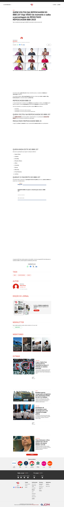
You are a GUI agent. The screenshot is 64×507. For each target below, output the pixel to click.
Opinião (26, 487)
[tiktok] (22, 487)
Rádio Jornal (48, 486)
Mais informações (24, 289)
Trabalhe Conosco (33, 498)
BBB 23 (15, 275)
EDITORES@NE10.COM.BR (34, 504)
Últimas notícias (27, 484)
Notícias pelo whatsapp (41, 484)
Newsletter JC (41, 486)
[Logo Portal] (32, 4)
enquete (28, 275)
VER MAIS (32, 454)
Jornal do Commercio (47, 484)
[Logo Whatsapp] (18, 45)
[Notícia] (49, 45)
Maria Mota (15, 41)
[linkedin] (19, 487)
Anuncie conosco (40, 490)
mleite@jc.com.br (23, 287)
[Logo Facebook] (20, 45)
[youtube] (20, 487)
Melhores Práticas (33, 490)
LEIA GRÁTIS (36, 310)
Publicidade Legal (41, 488)
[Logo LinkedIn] (24, 45)
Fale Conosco (34, 496)
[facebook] (14, 487)
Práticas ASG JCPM (34, 486)
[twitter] (17, 487)
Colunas (26, 485)
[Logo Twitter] (22, 45)
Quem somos (34, 484)
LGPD (32, 491)
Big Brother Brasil (21, 275)
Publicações (34, 493)
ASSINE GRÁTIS (17, 327)
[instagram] (15, 487)
